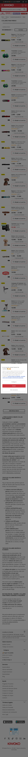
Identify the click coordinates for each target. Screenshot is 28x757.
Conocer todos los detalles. (14, 376)
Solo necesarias (14, 390)
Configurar (14, 381)
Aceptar (14, 385)
